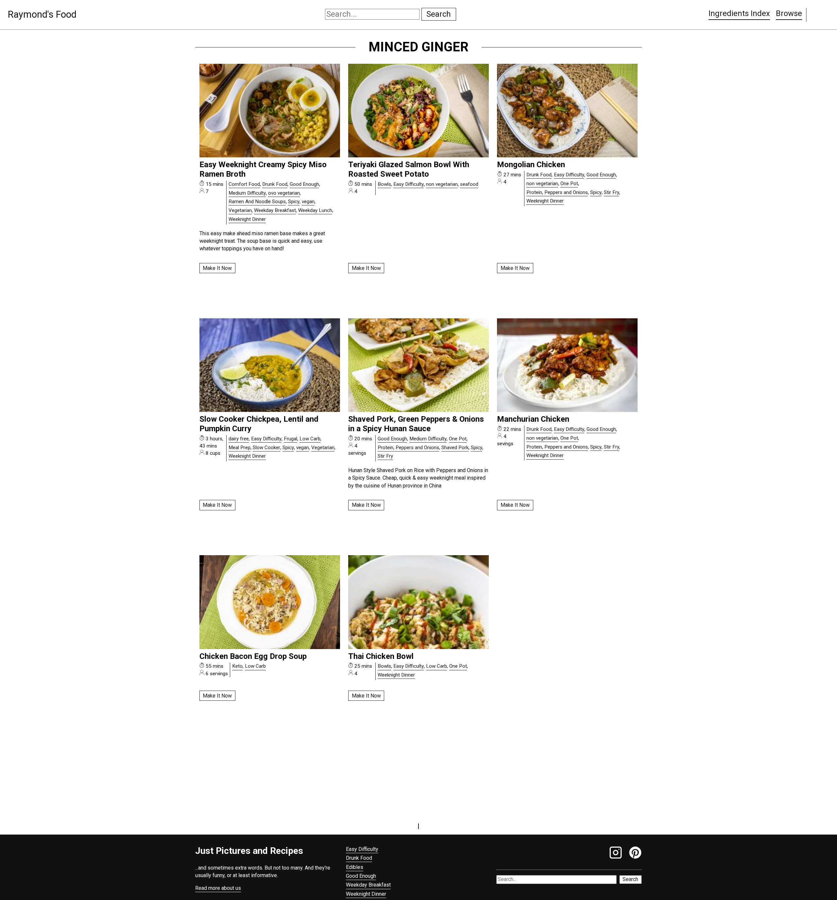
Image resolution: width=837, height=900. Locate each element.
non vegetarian (442, 184)
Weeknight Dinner (247, 219)
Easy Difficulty (408, 184)
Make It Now (217, 268)
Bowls (384, 184)
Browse (789, 13)
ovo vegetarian (284, 193)
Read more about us (218, 888)
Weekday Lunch (315, 210)
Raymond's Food (42, 14)
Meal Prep (239, 447)
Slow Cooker (266, 447)
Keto (237, 666)
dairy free (239, 439)
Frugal (290, 439)
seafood (469, 184)
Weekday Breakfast (275, 210)
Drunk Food (274, 184)
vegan (308, 201)
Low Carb (309, 439)
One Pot (569, 183)
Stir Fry (611, 192)
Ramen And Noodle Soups (257, 201)
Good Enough (304, 184)
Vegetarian (240, 210)
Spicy (293, 201)
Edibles (354, 867)
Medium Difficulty (247, 193)
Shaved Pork (455, 447)
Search (438, 14)
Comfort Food (244, 184)
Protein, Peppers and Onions (557, 192)
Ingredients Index (739, 13)
